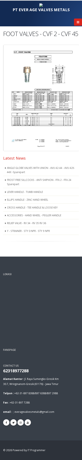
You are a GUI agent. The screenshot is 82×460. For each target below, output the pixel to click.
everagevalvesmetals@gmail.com (34, 411)
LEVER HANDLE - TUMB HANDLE (25, 192)
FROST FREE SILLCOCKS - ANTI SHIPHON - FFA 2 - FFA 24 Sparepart (39, 182)
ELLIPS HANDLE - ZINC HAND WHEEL (27, 199)
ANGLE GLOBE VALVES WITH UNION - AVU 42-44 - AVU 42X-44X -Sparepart (41, 170)
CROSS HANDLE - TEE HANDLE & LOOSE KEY (32, 207)
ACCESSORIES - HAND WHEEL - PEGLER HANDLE (34, 215)
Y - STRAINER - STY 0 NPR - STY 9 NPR (28, 231)
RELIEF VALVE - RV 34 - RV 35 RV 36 (26, 223)
